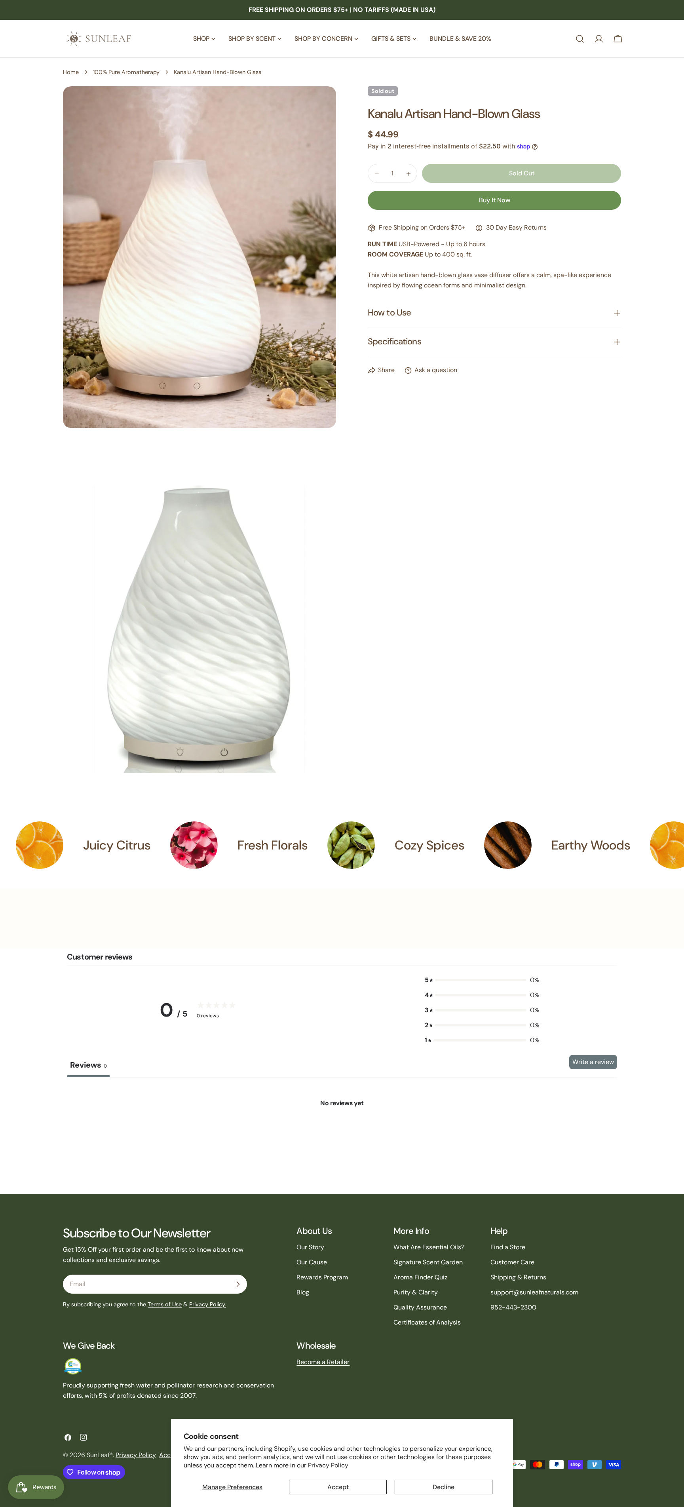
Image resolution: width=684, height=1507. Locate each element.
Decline (443, 1487)
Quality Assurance (420, 1307)
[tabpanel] (342, 1137)
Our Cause (311, 1262)
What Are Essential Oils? (428, 1247)
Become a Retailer (323, 1362)
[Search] (580, 39)
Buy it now (494, 200)
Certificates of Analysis (427, 1322)
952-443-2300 (513, 1307)
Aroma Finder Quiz (420, 1277)
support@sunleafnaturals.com (534, 1292)
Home (71, 72)
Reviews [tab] (88, 1065)
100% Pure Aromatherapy (126, 72)
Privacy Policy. (207, 1304)
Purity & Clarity (415, 1292)
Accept (338, 1487)
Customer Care (512, 1262)
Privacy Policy (328, 1465)
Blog (302, 1292)
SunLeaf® (100, 1455)
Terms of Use (165, 1304)
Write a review (593, 1062)
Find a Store (507, 1247)
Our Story (310, 1247)
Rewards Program (322, 1277)
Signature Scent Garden (428, 1262)
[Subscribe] (238, 1284)
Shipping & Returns (518, 1277)
